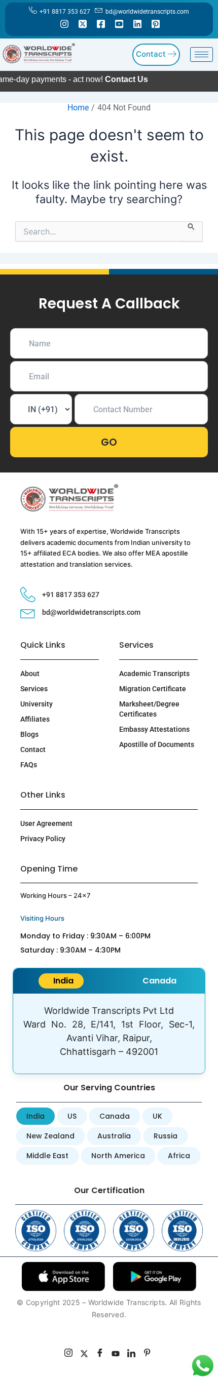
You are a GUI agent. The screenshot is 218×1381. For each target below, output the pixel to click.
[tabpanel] (109, 1034)
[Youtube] (119, 23)
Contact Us (91, 79)
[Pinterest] (156, 23)
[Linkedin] (137, 23)
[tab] (61, 981)
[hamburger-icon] (201, 54)
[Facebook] (101, 23)
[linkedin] (131, 1354)
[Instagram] (64, 23)
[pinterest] (147, 1354)
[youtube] (116, 1354)
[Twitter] (83, 23)
